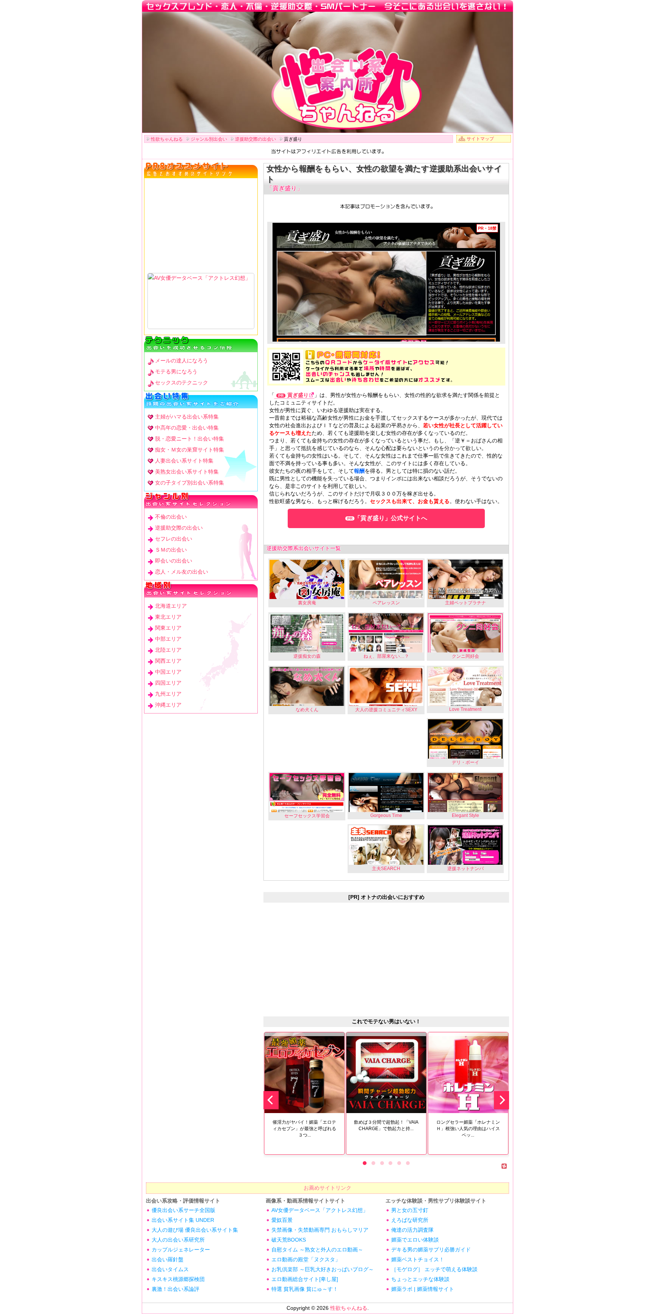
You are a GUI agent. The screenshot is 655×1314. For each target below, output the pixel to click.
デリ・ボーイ (465, 762)
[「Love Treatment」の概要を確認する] (465, 686)
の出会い (171, 517)
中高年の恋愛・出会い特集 (187, 428)
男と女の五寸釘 (409, 1210)
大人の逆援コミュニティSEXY (386, 709)
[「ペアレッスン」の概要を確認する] (386, 579)
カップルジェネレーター (181, 1250)
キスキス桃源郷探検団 (178, 1279)
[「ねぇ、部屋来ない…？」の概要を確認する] (386, 632)
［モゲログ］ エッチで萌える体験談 (434, 1269)
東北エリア (168, 617)
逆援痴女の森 (307, 656)
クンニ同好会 (465, 656)
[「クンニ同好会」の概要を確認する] (465, 632)
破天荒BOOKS (288, 1240)
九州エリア (168, 694)
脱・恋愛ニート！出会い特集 (189, 439)
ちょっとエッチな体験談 (420, 1279)
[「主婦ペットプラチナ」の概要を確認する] (465, 579)
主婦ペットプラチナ (465, 602)
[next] (501, 1100)
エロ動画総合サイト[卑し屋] (304, 1279)
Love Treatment (465, 709)
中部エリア (168, 639)
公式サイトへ (390, 518)
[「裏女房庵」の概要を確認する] (307, 579)
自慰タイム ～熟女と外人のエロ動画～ (317, 1250)
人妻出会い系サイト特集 (184, 461)
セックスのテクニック (181, 382)
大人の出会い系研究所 (178, 1240)
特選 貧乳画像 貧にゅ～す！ (304, 1289)
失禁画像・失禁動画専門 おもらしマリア (319, 1230)
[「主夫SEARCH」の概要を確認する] (386, 844)
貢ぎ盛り (298, 395)
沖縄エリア (168, 705)
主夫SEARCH (386, 868)
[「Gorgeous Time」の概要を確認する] (386, 792)
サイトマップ (480, 138)
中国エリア (168, 672)
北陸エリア (168, 650)
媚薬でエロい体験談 (415, 1240)
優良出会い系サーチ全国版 (183, 1210)
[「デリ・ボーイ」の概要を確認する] (465, 738)
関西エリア (168, 661)
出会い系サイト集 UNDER (183, 1220)
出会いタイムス (170, 1269)
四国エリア (168, 683)
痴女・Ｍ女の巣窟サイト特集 (189, 450)
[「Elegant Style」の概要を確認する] (465, 792)
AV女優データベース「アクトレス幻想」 (319, 1210)
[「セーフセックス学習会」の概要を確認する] (307, 792)
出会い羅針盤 (167, 1259)
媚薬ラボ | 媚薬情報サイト (422, 1289)
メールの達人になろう (181, 361)
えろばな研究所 (409, 1220)
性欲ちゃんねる (348, 1308)
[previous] (271, 1100)
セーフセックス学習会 (307, 816)
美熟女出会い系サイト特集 (187, 472)
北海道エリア (171, 606)
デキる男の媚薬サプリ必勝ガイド (431, 1250)
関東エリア (168, 628)
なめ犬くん (307, 709)
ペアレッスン (386, 602)
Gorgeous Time (386, 815)
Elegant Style (465, 815)
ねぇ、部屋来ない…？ (386, 656)
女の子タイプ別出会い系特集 (189, 483)
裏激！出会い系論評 (175, 1289)
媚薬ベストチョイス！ (417, 1259)
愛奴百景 (282, 1220)
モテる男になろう (176, 371)
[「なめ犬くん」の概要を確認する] (307, 686)
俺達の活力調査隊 (412, 1230)
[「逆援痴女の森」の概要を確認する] (307, 632)
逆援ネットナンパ (465, 868)
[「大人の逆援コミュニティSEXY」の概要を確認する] (386, 686)
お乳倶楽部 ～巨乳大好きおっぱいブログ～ (322, 1269)
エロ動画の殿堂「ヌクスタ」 (305, 1259)
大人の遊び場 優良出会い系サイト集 (195, 1230)
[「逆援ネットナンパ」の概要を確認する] (465, 844)
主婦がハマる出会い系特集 (187, 417)
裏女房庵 (307, 602)
